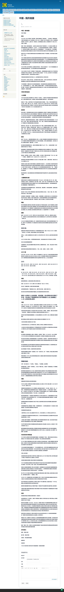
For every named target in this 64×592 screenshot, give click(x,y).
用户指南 (45, 10)
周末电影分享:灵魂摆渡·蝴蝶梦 (8, 25)
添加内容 (5, 83)
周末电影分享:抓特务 (6, 21)
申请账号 (49, 10)
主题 (22, 564)
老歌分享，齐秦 (6, 65)
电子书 (5, 52)
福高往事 (19, 10)
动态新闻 (23, 10)
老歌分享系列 (6, 56)
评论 (22, 566)
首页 (4, 10)
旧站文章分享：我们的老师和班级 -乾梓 (9, 49)
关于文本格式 (54, 579)
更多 (14, 26)
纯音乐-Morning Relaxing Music (9, 63)
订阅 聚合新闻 (3, 96)
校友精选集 (6, 82)
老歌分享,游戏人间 (7, 60)
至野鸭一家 (6, 50)
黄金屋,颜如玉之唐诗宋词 (8, 59)
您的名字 (22, 555)
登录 (60, 1)
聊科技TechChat (6, 85)
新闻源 (28, 10)
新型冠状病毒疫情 (7, 53)
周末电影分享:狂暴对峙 (7, 23)
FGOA (10, 5)
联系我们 (11, 12)
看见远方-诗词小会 (12, 10)
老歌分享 (5, 55)
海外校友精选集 (39, 10)
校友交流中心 (32, 10)
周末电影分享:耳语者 (6, 20)
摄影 (7, 10)
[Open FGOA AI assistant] (62, 590)
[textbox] (39, 573)
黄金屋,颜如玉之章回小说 (8, 58)
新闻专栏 (5, 77)
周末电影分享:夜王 (6, 22)
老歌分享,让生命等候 (7, 62)
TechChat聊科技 (6, 12)
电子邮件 (22, 557)
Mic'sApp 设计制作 (56, 10)
